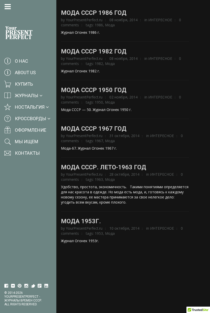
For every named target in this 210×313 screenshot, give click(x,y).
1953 (99, 233)
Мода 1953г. (81, 221)
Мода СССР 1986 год (94, 12)
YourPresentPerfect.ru (84, 19)
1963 (99, 179)
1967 (99, 140)
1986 (99, 25)
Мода (110, 25)
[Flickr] (13, 286)
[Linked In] (46, 286)
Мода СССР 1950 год (94, 90)
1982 (99, 63)
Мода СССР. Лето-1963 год (103, 167)
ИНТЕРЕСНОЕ (160, 19)
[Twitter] (33, 286)
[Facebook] (6, 286)
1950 (99, 102)
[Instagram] (26, 286)
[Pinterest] (20, 286)
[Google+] (40, 286)
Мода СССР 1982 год (94, 51)
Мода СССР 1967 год (94, 128)
